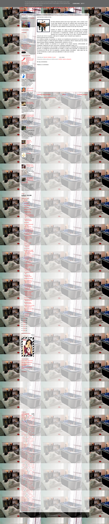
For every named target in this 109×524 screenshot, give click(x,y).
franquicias (23, 464)
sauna (23, 421)
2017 (24, 326)
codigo (31, 445)
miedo (32, 475)
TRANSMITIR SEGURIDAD (27, 212)
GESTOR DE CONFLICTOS (28, 276)
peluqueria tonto (29, 490)
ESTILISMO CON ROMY (27, 360)
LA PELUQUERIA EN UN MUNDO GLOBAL (47, 7)
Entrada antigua (82, 94)
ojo (22, 483)
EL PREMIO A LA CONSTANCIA (28, 234)
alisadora (23, 437)
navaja (23, 480)
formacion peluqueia (30, 461)
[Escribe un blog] (60, 57)
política (23, 496)
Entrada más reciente (44, 94)
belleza (23, 415)
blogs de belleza (30, 441)
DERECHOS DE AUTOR (28, 258)
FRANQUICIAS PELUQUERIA (28, 303)
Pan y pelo (30, 427)
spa (32, 506)
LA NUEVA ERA (27, 297)
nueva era (31, 481)
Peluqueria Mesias (25, 428)
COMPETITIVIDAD (28, 278)
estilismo (32, 418)
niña (22, 481)
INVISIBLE (26, 203)
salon (29, 417)
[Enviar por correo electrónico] (59, 57)
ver (31, 508)
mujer (23, 478)
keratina (30, 470)
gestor (64, 59)
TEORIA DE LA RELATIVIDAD (28, 220)
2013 (24, 318)
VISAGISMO (27, 205)
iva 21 (28, 468)
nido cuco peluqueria (29, 480)
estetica (30, 415)
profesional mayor (25, 498)
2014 (24, 320)
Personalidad (24, 434)
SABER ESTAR (27, 243)
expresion (23, 461)
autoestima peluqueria (26, 438)
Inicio (64, 94)
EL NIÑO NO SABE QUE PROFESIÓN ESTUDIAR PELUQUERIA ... (28, 252)
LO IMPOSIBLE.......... (30, 128)
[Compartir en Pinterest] (63, 57)
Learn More (76, 3)
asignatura (30, 437)
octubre (26, 201)
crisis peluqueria (25, 450)
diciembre (26, 315)
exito (32, 460)
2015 (24, 322)
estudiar (31, 458)
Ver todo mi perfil (25, 48)
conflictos (60, 59)
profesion (30, 497)
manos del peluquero (29, 474)
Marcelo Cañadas (27, 46)
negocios (24, 417)
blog (24, 418)
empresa (32, 455)
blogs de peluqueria (27, 442)
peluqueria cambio (25, 487)
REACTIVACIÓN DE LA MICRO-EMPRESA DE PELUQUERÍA (30, 76)
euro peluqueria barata (26, 460)
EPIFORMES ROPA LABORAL (26, 365)
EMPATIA (26, 207)
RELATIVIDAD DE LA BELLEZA (30, 103)
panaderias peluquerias (27, 484)
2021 (24, 330)
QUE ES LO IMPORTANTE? (28, 300)
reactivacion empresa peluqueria (28, 500)
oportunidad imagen (29, 483)
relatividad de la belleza (28, 501)
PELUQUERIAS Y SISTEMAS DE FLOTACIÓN (28, 282)
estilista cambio (24, 458)
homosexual (26, 467)
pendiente (30, 494)
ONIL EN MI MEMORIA (27, 362)
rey (29, 504)
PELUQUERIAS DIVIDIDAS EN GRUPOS (28, 238)
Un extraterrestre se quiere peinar (30, 116)
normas (26, 481)
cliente (32, 444)
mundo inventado (29, 478)
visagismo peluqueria (25, 510)
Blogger (59, 515)
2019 (24, 328)
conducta (31, 447)
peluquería (23, 494)
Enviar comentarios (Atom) (49, 97)
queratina (31, 498)
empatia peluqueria (25, 455)
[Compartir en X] (61, 57)
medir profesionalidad (25, 475)
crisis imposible (30, 448)
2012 (24, 200)
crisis (28, 418)
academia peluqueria (28, 435)
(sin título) (28, 153)
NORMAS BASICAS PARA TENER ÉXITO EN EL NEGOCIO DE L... (28, 293)
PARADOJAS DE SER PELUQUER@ (29, 306)
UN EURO (26, 222)
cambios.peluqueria (25, 444)
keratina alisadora (25, 471)
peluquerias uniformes (26, 493)
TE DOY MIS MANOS (29, 256)
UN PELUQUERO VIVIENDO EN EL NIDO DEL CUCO (28, 230)
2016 (24, 324)
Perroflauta (26, 431)
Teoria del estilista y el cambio (29, 142)
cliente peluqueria (25, 445)
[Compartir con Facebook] (62, 57)
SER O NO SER (28, 209)
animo (33, 417)
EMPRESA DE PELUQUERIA (28, 285)
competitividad (24, 447)
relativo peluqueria (25, 503)
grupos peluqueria (31, 465)
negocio (30, 419)
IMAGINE (26, 241)
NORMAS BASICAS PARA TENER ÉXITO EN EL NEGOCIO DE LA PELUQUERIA (28, 61)
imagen (25, 419)
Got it (82, 3)
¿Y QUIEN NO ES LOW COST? (28, 262)
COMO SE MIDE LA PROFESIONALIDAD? (29, 216)
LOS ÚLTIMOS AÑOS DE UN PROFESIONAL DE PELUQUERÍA (28, 180)
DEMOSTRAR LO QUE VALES (30, 165)
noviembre (26, 313)
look (30, 473)
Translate (32, 18)
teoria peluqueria (25, 507)
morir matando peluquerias (27, 477)
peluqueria (68, 59)
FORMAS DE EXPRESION (27, 269)
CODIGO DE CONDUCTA (27, 289)
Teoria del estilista (31, 434)
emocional (30, 454)
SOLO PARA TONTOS (27, 245)
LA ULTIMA (26, 248)
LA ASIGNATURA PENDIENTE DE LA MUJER (29, 266)
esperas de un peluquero (28, 457)
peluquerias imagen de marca (27, 491)
